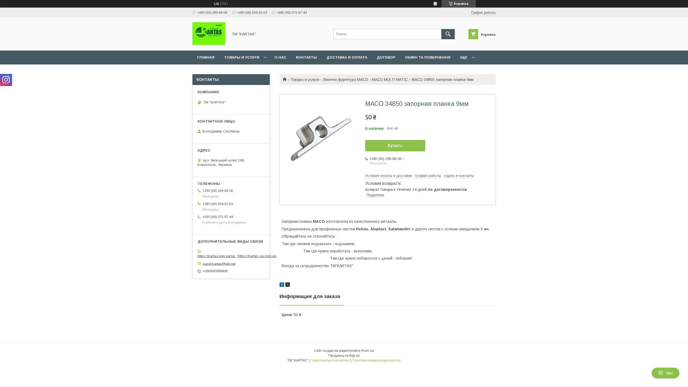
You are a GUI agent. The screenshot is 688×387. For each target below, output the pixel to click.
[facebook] (282, 285)
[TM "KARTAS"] (208, 43)
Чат (669, 373)
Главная (205, 57)
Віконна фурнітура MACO (345, 79)
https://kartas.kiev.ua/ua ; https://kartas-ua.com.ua (237, 256)
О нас (280, 57)
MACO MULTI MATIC (390, 79)
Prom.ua (367, 351)
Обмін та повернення (427, 57)
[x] (287, 285)
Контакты (306, 57)
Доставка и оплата (347, 57)
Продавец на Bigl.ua (344, 355)
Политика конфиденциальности (376, 360)
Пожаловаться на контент (330, 360)
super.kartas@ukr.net (219, 263)
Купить (395, 145)
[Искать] (448, 34)
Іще (463, 57)
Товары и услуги (241, 57)
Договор (386, 57)
